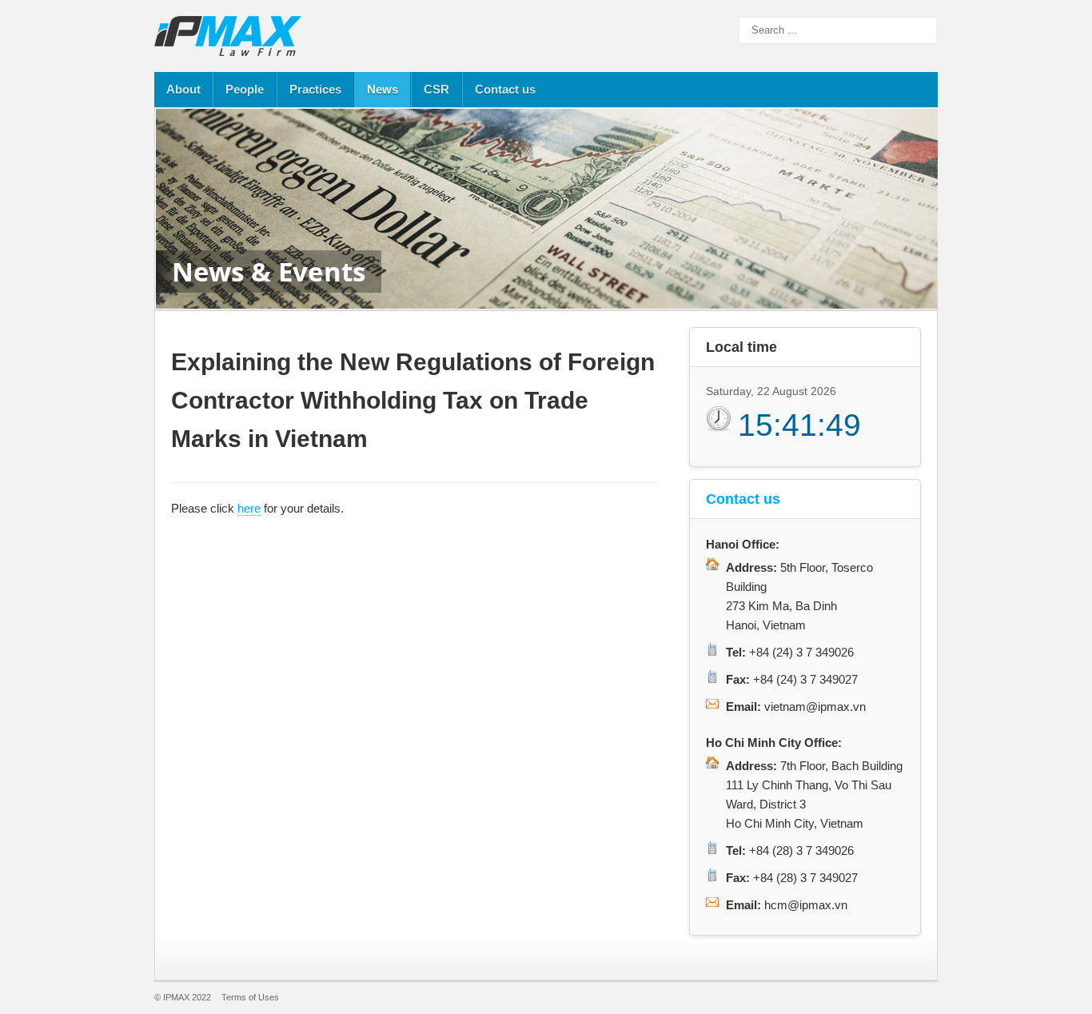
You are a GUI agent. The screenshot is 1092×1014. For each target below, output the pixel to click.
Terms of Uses (250, 997)
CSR (436, 89)
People (244, 89)
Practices (315, 89)
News (382, 89)
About (183, 89)
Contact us (505, 89)
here (249, 508)
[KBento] (230, 36)
